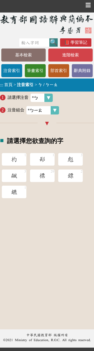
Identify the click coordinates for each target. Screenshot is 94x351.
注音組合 (16, 110)
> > (29, 84)
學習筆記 (78, 42)
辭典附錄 (82, 70)
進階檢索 (70, 55)
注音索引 (11, 70)
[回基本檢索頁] (47, 24)
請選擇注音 (18, 97)
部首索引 (58, 70)
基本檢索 (23, 55)
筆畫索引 (35, 70)
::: (1, 85)
